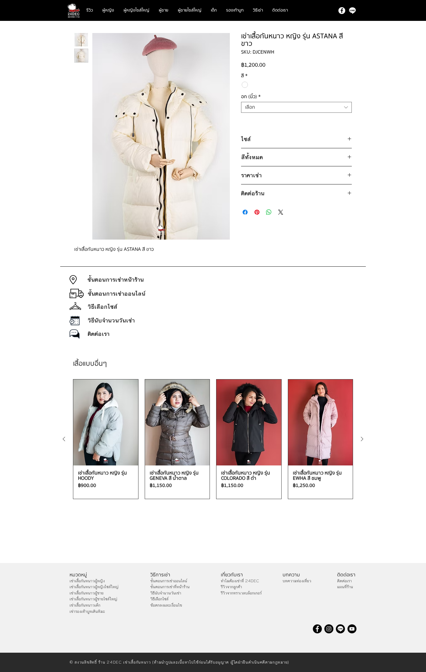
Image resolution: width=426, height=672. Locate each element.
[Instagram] (328, 628)
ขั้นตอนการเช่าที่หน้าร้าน (170, 587)
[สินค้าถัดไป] (362, 439)
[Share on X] (280, 212)
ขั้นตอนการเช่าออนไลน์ (168, 581)
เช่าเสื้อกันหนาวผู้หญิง (87, 581)
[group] (213, 439)
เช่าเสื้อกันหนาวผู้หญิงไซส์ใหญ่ (94, 587)
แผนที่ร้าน (345, 587)
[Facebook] (341, 10)
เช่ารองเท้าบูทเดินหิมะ (87, 611)
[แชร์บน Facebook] (245, 212)
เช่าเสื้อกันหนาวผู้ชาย (87, 593)
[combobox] (296, 107)
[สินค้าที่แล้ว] (64, 439)
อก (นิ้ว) (251, 96)
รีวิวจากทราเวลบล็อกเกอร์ (241, 593)
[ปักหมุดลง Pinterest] (257, 212)
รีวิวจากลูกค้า (231, 587)
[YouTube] (351, 628)
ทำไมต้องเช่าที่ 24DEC (240, 581)
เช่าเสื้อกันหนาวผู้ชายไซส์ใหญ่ (93, 599)
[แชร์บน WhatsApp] (269, 212)
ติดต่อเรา (344, 581)
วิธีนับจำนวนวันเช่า (165, 593)
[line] (352, 10)
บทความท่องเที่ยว (297, 581)
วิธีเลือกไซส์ (159, 599)
